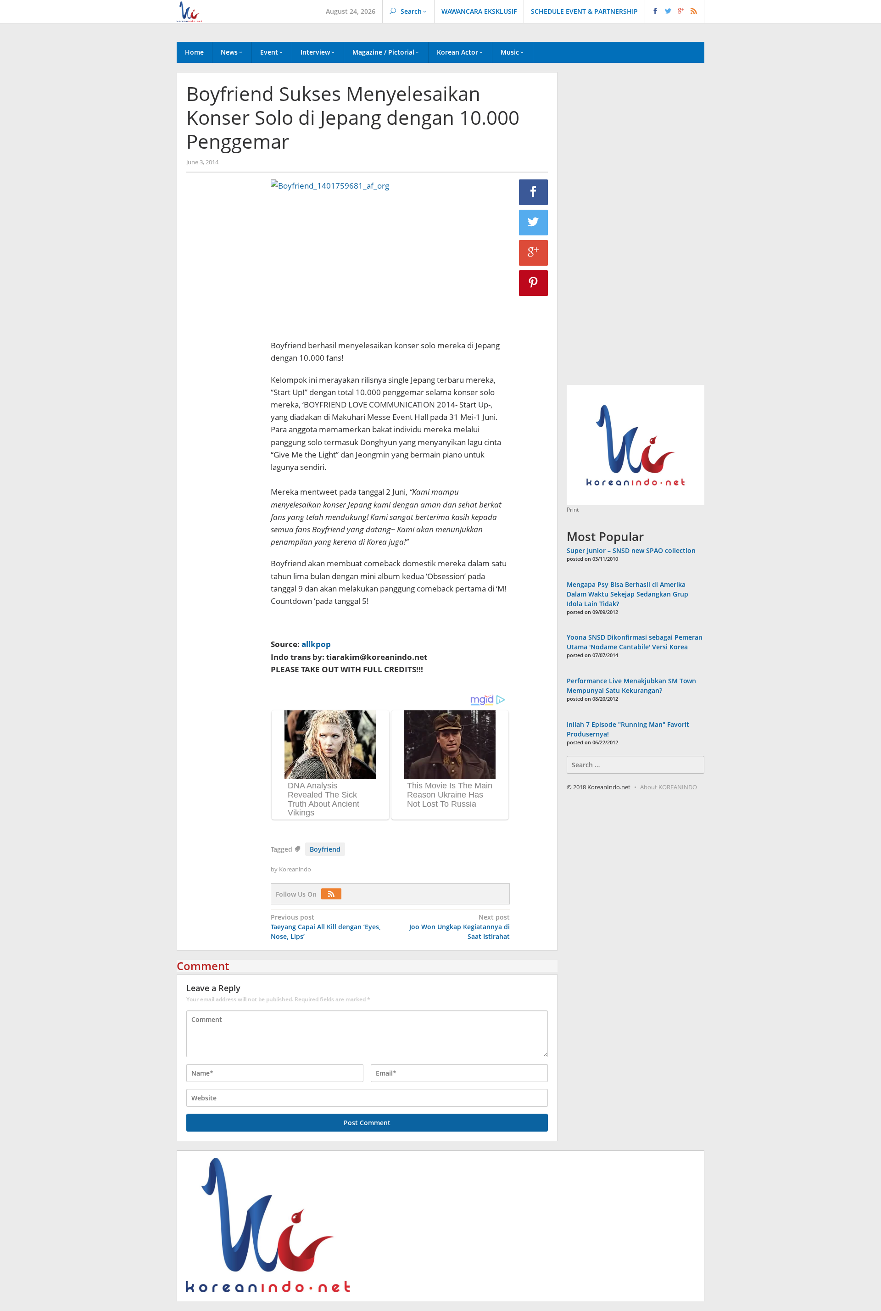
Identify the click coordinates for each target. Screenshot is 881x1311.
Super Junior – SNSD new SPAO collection (631, 550)
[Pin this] (533, 283)
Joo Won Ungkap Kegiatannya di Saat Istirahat (459, 927)
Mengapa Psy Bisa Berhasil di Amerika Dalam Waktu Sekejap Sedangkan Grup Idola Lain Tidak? (627, 594)
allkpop (316, 644)
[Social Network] (674, 11)
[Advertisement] (224, 336)
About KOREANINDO (668, 787)
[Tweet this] (533, 222)
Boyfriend (325, 849)
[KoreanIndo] (189, 10)
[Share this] (533, 192)
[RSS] (333, 894)
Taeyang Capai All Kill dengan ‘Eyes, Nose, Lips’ (326, 927)
